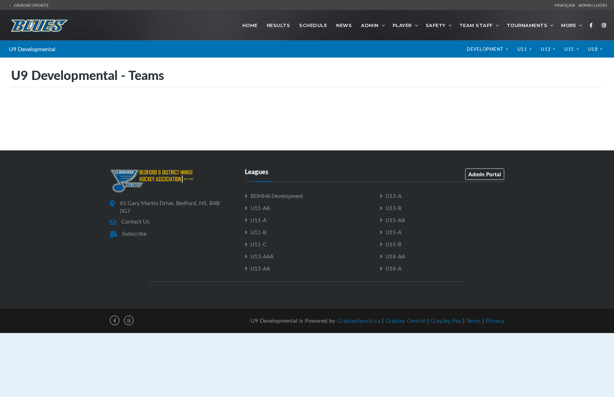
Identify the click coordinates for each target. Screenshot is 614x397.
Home (250, 25)
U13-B (394, 207)
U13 (546, 49)
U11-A (258, 220)
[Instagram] (604, 25)
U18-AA (395, 256)
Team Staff (476, 25)
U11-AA (260, 207)
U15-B (394, 244)
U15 (569, 49)
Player (402, 25)
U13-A (394, 195)
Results (278, 25)
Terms (473, 320)
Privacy (495, 320)
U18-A (394, 268)
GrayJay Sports (31, 5)
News (344, 25)
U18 (593, 49)
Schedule (313, 25)
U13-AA (260, 268)
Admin (370, 25)
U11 (522, 49)
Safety (436, 25)
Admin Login (592, 5)
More (568, 25)
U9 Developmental (32, 49)
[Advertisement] (307, 118)
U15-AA (395, 220)
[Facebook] (591, 25)
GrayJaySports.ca (358, 320)
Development (486, 49)
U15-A (394, 232)
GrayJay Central (405, 320)
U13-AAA (262, 256)
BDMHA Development (277, 195)
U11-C (258, 244)
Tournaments (527, 25)
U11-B (258, 232)
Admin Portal (484, 174)
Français (566, 5)
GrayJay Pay (445, 320)
